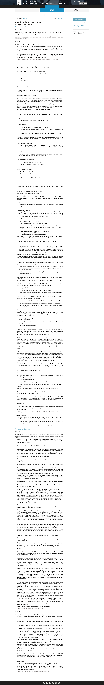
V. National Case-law (78, 27)
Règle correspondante (79, 19)
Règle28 (60, 18)
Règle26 (25, 18)
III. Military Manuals (78, 25)
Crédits (79, 1)
